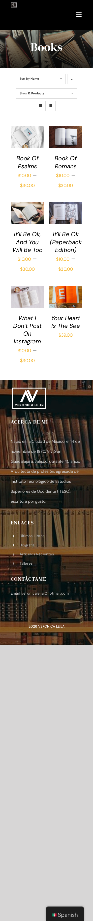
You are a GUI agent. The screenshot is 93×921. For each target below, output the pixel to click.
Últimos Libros (32, 535)
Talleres (26, 563)
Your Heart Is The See (65, 322)
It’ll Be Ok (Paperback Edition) (66, 241)
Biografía (27, 545)
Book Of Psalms (27, 162)
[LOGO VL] (14, 5)
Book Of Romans (66, 162)
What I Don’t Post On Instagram (27, 329)
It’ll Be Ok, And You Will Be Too (27, 241)
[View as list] (50, 106)
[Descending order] (72, 79)
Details (21, 146)
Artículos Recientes (37, 554)
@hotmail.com (45, 593)
